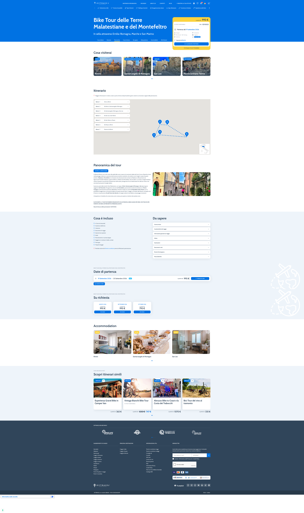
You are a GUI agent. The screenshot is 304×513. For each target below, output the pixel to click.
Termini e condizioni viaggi (152, 449)
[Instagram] (191, 485)
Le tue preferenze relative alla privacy (34, 496)
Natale (95, 465)
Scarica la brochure (101, 171)
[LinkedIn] (202, 485)
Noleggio (143, 3)
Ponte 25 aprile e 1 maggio (100, 471)
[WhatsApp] (195, 485)
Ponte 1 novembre (98, 474)
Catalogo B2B (149, 471)
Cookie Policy (149, 467)
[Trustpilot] (179, 485)
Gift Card (148, 457)
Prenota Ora (201, 278)
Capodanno (96, 463)
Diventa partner (150, 461)
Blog (170, 3)
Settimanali (96, 453)
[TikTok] (205, 485)
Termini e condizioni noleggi (152, 451)
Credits (208, 492)
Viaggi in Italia (123, 449)
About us (153, 3)
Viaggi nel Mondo (124, 453)
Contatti (162, 3)
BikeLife (184, 40)
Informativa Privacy (150, 465)
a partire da (113, 411)
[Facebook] (188, 485)
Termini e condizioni (109, 248)
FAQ (147, 463)
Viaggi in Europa (123, 451)
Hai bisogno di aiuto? (191, 48)
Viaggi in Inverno (97, 461)
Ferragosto (96, 469)
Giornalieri (96, 449)
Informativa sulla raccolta (9, 496)
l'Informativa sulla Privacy (185, 459)
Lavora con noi (149, 459)
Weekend (96, 451)
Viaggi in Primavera (98, 455)
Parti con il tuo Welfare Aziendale (154, 469)
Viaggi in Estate (97, 457)
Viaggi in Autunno (98, 459)
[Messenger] (209, 485)
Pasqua (95, 467)
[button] (209, 8)
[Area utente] (194, 3)
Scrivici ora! (100, 284)
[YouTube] (198, 485)
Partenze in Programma (130, 3)
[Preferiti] (197, 3)
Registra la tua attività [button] (184, 3)
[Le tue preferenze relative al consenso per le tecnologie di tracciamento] (2, 510)
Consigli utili (149, 453)
